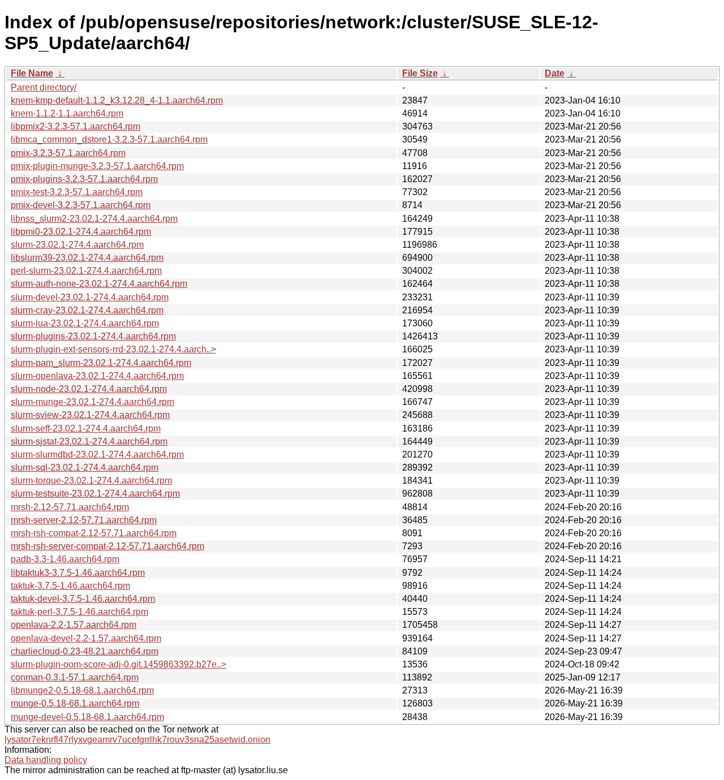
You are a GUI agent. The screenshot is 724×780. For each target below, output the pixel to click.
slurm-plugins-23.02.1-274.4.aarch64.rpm (93, 336)
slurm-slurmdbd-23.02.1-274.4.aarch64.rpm (97, 454)
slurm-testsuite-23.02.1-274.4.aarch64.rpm (95, 493)
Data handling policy (46, 760)
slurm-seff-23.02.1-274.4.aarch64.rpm (86, 428)
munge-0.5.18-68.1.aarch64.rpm (75, 703)
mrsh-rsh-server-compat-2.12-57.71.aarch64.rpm (107, 546)
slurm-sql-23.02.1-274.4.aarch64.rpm (84, 467)
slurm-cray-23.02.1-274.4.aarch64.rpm (87, 310)
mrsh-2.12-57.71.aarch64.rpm (70, 507)
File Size (420, 73)
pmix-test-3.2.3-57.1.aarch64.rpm (77, 192)
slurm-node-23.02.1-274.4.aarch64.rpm (89, 389)
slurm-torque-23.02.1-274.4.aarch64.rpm (91, 480)
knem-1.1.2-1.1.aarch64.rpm (67, 113)
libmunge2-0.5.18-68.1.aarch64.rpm (82, 690)
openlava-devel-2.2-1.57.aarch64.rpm (86, 638)
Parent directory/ (43, 87)
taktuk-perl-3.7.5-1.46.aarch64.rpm (79, 612)
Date (554, 73)
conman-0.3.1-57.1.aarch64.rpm (75, 677)
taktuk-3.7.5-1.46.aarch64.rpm (70, 586)
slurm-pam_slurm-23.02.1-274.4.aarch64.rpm (101, 363)
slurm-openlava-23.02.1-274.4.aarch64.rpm (97, 376)
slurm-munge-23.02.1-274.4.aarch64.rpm (92, 402)
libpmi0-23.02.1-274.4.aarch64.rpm (81, 231)
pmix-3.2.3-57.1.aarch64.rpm (68, 153)
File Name (32, 73)
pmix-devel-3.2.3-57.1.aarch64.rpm (80, 205)
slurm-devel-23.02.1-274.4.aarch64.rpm (90, 297)
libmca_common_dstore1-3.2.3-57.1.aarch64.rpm (109, 139)
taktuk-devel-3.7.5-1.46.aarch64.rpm (83, 599)
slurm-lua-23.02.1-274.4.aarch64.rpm (85, 323)
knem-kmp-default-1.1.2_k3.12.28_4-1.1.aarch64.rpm (117, 100)
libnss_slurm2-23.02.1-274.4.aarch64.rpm (94, 218)
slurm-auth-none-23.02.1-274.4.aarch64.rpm (99, 283)
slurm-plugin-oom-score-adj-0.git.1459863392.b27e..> (118, 664)
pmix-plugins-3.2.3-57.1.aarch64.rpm (84, 179)
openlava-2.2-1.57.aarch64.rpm (73, 625)
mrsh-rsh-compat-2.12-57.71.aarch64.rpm (93, 533)
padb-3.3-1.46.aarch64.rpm (65, 559)
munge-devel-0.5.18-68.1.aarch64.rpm (87, 717)
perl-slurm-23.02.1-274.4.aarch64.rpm (86, 270)
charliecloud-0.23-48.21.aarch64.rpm (84, 651)
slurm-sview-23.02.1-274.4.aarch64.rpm (90, 415)
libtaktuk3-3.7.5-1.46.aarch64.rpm (78, 573)
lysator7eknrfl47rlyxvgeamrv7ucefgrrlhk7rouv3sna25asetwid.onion (137, 739)
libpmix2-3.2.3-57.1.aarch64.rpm (75, 126)
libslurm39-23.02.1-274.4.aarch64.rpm (87, 257)
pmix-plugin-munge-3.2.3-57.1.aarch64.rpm (97, 166)
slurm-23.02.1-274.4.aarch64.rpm (77, 244)
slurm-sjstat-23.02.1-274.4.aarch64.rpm (89, 441)
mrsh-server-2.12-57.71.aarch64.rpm (84, 520)
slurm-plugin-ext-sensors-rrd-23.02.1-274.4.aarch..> (113, 349)
